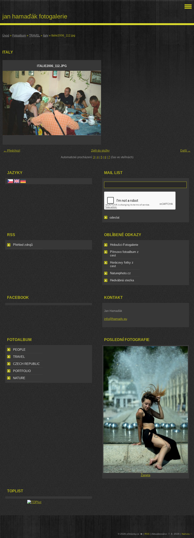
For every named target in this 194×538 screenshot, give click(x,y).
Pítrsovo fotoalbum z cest (124, 253)
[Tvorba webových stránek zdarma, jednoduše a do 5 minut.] (141, 534)
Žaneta (145, 475)
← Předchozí (12, 150)
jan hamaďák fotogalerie (34, 16)
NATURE (19, 378)
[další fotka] (93, 103)
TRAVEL (34, 35)
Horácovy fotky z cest (121, 264)
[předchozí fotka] (10, 103)
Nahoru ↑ (187, 534)
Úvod (5, 35)
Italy (45, 35)
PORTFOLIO (22, 371)
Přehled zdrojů (23, 245)
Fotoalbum (19, 35)
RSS (147, 534)
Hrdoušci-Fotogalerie (124, 245)
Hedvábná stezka (122, 280)
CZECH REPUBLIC (26, 364)
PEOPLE (19, 349)
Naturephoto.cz (120, 273)
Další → (185, 150)
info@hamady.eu (115, 319)
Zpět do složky (100, 150)
